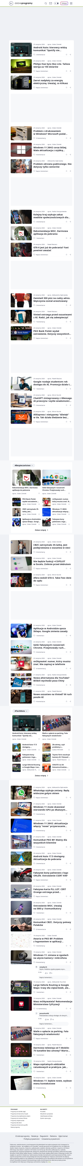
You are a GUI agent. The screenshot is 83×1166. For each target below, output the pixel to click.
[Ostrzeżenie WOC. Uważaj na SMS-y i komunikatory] (21, 908)
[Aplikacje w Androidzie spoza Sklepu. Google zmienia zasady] (16, 522)
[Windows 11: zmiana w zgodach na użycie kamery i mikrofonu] (21, 957)
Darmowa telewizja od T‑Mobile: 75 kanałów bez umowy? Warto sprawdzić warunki (51, 1050)
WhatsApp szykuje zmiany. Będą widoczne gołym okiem (51, 792)
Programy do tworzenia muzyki (19, 1114)
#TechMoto (20, 711)
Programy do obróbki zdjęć (18, 1111)
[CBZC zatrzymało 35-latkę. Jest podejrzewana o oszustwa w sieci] (16, 512)
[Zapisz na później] (66, 55)
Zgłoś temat (63, 1136)
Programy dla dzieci (16, 1123)
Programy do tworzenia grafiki (19, 1125)
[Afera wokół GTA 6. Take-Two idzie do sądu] (21, 580)
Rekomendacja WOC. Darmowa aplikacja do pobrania (50, 232)
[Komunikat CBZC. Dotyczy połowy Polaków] (21, 924)
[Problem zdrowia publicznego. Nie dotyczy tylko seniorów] (21, 166)
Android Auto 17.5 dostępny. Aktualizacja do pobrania (29, 745)
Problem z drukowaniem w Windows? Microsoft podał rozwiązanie (49, 133)
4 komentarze (40, 155)
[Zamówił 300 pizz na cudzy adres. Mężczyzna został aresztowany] (21, 300)
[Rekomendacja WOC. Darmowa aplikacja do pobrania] (21, 233)
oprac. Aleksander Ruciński (56, 982)
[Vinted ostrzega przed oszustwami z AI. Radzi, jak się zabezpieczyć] (21, 317)
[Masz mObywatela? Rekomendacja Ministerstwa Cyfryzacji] (21, 1004)
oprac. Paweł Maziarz (54, 379)
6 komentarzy (40, 552)
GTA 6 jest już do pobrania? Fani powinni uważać (51, 249)
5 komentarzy (40, 814)
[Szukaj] (45, 3)
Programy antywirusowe (17, 1120)
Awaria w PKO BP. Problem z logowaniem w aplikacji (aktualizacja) (48, 941)
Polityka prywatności (32, 1139)
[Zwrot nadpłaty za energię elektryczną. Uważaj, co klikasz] (21, 83)
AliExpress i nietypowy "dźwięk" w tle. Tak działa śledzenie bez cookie (51, 417)
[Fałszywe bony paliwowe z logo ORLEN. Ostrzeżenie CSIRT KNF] (46, 522)
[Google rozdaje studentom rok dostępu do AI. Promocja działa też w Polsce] (21, 384)
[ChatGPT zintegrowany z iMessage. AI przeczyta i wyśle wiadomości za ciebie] (21, 400)
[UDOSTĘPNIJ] (70, 55)
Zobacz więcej (40, 530)
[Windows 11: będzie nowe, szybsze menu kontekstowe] (21, 1083)
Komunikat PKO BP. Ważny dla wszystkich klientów (50, 841)
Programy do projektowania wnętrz (20, 1116)
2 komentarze (40, 55)
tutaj (49, 1162)
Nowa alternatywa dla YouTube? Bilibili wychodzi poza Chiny (51, 679)
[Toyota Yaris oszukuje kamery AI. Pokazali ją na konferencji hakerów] (46, 757)
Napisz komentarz (42, 71)
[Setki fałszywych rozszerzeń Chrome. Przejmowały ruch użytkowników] (56, 478)
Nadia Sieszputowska (54, 1061)
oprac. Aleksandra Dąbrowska (57, 295)
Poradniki (42, 1111)
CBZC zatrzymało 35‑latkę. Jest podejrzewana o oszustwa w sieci (51, 546)
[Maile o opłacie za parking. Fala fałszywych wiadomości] (56, 723)
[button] (71, 3)
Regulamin (44, 1136)
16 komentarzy (41, 668)
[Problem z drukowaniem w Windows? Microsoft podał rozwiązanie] (21, 133)
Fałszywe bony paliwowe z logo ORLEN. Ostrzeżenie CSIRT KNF (60, 520)
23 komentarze (41, 929)
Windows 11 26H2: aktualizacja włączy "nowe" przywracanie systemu (61, 510)
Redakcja (34, 1136)
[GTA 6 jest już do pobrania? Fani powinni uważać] (21, 250)
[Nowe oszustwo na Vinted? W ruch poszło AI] (21, 697)
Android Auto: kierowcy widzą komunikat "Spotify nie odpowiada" (50, 50)
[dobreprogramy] (25, 3)
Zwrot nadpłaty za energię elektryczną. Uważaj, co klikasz (50, 82)
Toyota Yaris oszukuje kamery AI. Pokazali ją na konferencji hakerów (61, 756)
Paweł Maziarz (52, 244)
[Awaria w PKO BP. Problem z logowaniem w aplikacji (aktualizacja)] (21, 941)
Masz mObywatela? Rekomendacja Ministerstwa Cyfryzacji (52, 1003)
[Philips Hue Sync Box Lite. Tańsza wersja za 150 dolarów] (21, 66)
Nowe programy (15, 1127)
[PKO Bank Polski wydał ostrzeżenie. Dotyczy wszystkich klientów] (21, 333)
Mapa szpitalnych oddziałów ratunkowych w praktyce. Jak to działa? (49, 1067)
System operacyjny (45, 1118)
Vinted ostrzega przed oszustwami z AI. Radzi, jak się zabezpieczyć (52, 316)
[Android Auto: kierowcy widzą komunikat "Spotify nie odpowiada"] (21, 50)
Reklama (53, 1136)
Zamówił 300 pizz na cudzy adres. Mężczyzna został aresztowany (51, 299)
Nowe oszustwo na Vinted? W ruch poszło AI (52, 696)
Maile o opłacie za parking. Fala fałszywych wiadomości (55, 734)
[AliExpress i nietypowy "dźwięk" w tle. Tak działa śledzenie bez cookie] (21, 417)
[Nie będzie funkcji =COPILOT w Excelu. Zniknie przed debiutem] (21, 564)
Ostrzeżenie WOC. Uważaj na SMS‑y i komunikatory (47, 907)
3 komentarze (40, 405)
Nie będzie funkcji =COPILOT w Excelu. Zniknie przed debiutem (52, 563)
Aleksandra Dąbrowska (55, 161)
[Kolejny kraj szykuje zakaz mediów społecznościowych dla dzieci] (21, 217)
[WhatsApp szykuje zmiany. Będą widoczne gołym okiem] (21, 793)
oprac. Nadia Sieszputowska (57, 211)
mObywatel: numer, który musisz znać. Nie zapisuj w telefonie (61, 500)
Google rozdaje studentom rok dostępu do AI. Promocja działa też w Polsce (52, 384)
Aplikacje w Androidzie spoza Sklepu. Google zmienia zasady (31, 520)
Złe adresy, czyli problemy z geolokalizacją (58, 745)
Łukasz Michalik (57, 750)
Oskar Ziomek (52, 935)
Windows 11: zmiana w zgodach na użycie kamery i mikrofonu (50, 956)
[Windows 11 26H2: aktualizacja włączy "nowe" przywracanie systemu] (46, 512)
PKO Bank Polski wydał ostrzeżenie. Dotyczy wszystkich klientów (51, 333)
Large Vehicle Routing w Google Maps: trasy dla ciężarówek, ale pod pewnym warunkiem (31, 766)
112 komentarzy (41, 1009)
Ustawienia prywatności (51, 1139)
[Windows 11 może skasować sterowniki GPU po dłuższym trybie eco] (21, 809)
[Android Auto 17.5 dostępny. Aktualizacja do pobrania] (16, 747)
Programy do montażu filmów (19, 1118)
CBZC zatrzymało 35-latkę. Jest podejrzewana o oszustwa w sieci (30, 510)
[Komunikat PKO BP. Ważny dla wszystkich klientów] (21, 842)
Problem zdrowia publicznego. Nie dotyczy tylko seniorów (52, 165)
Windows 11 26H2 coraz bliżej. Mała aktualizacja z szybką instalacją (50, 150)
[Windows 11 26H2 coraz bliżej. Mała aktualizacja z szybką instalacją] (21, 150)
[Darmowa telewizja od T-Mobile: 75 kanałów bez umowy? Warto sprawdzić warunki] (21, 1050)
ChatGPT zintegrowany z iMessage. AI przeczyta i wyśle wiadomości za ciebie (52, 400)
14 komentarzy (41, 1088)
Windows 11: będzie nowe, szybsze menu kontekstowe (52, 1082)
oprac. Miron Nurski (54, 395)
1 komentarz (40, 238)
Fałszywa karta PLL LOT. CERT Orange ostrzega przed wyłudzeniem (49, 892)
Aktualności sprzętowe (46, 1114)
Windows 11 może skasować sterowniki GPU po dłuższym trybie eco (49, 809)
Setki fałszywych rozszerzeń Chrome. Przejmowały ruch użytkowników (53, 489)
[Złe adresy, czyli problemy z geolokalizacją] (46, 747)
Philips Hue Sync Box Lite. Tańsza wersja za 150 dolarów (51, 65)
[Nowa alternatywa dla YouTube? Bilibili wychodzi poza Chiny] (21, 680)
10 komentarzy (41, 138)
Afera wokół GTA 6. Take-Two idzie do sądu (52, 579)
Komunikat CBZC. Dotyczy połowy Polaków (52, 923)
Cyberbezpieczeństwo (46, 1116)
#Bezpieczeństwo (22, 465)
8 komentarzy (40, 962)
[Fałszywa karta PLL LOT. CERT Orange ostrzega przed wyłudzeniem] (21, 891)
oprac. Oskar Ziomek (54, 44)
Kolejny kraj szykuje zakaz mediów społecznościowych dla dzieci (50, 217)
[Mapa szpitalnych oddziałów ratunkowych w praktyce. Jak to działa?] (21, 1066)
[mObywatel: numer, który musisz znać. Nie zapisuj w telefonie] (46, 502)
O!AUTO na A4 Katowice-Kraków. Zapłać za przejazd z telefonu (60, 766)
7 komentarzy (40, 322)
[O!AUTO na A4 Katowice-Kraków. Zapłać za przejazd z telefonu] (46, 768)
